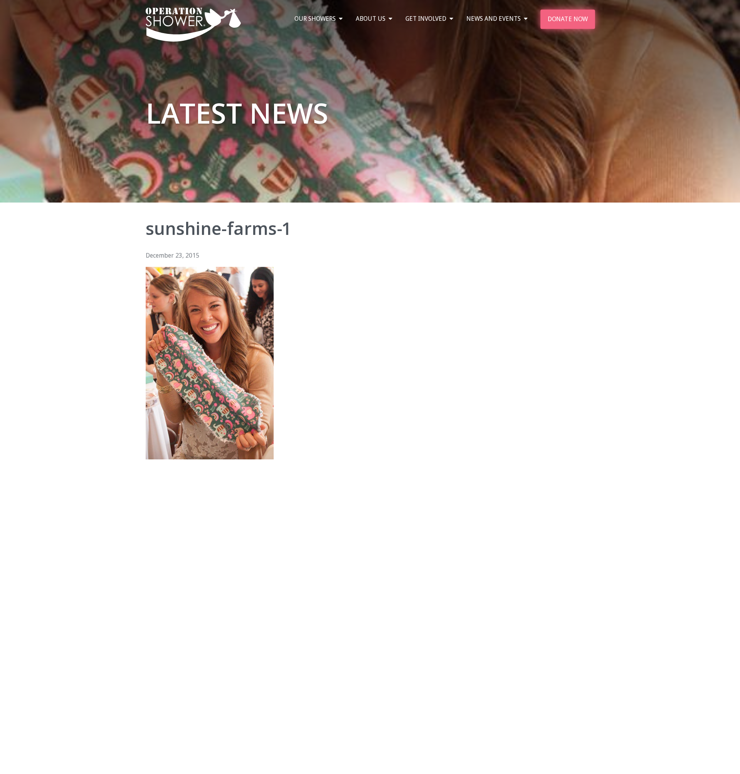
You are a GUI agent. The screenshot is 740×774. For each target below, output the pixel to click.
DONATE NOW (567, 19)
